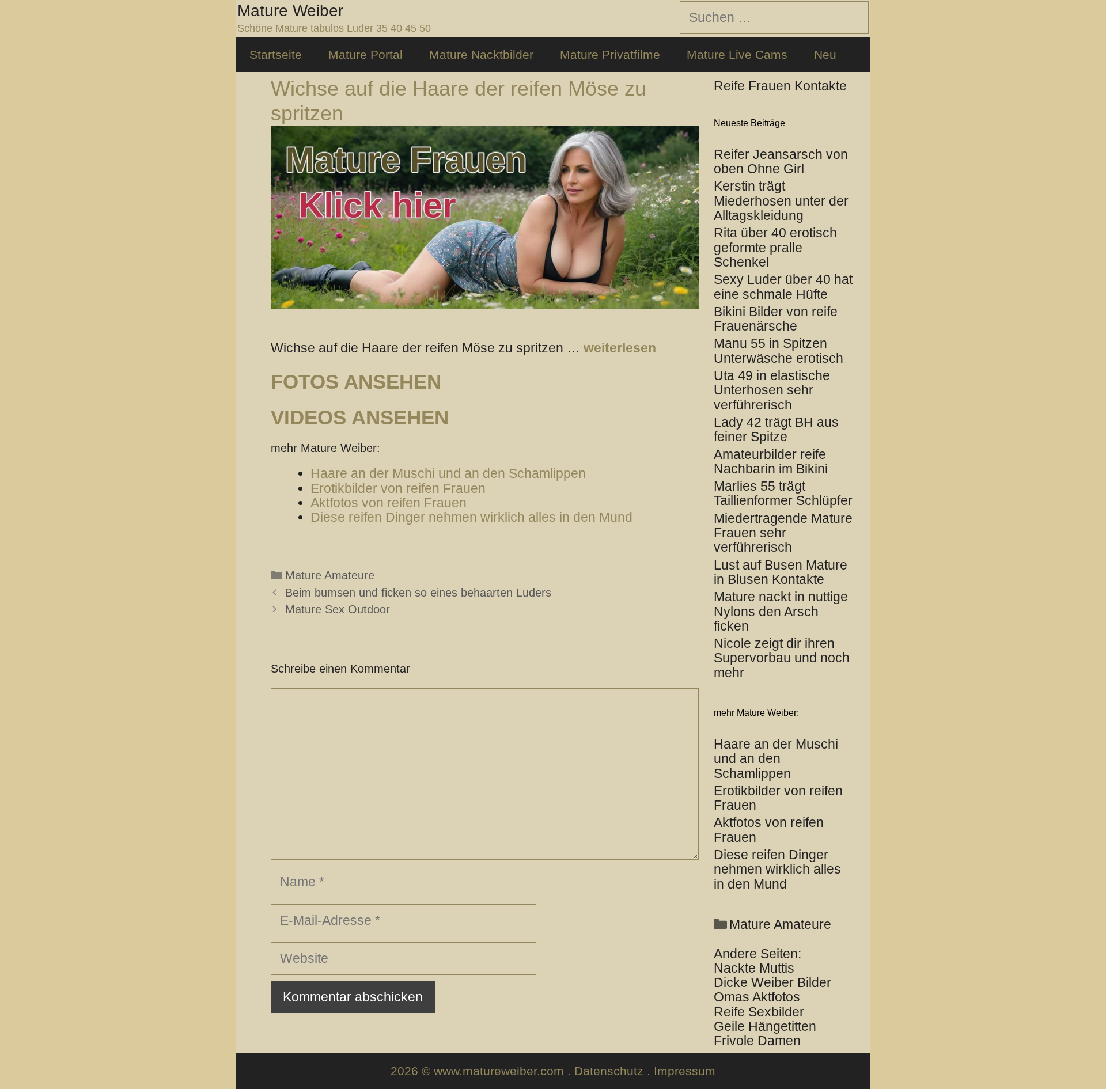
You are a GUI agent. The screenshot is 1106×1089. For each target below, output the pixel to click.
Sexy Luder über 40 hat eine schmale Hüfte (783, 286)
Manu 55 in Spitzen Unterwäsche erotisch (778, 350)
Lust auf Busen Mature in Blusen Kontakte (780, 572)
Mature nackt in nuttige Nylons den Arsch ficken (781, 611)
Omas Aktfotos (757, 996)
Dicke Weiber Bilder (772, 982)
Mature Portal (365, 54)
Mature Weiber (290, 11)
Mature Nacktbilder (481, 54)
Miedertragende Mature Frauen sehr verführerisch (783, 533)
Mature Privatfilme (610, 54)
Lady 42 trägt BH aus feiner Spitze (776, 429)
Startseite (275, 54)
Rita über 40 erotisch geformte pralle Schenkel (775, 247)
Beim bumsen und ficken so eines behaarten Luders (418, 592)
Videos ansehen (360, 417)
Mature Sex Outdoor (337, 609)
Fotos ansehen (356, 381)
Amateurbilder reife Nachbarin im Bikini (771, 461)
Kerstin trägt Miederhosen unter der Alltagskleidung (781, 201)
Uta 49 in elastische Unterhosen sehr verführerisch (772, 390)
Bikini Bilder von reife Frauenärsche (776, 318)
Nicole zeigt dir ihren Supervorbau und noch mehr (782, 658)
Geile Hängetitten (765, 1026)
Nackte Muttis (754, 968)
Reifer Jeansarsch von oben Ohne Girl (781, 161)
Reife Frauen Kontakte (780, 85)
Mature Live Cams (737, 54)
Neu (825, 54)
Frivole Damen (757, 1040)
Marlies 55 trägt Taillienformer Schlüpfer (783, 493)
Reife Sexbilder (759, 1011)
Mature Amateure (329, 575)
